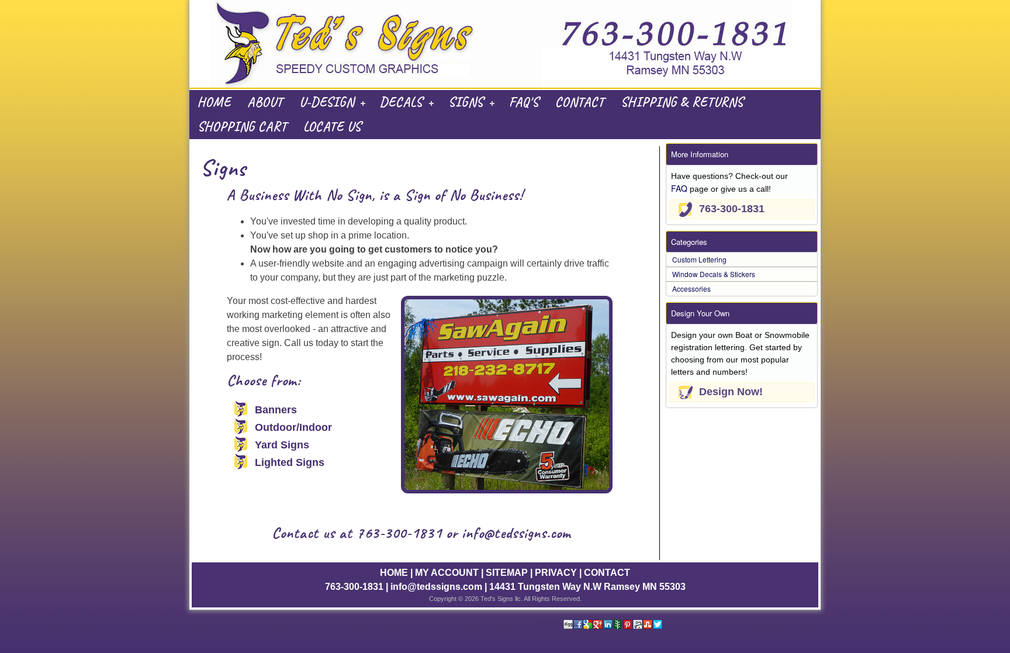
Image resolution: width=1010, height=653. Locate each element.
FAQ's (524, 102)
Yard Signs (282, 445)
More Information (699, 154)
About (265, 102)
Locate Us (332, 127)
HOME (394, 573)
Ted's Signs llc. (501, 598)
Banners (276, 410)
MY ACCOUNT (447, 573)
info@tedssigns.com (516, 533)
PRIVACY (556, 573)
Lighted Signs (289, 462)
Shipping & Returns (682, 102)
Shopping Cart (242, 127)
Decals (401, 102)
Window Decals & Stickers (713, 274)
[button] (742, 209)
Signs (465, 102)
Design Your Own (700, 313)
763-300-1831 (399, 533)
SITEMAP (507, 573)
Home (214, 102)
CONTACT (607, 573)
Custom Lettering (699, 259)
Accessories (691, 288)
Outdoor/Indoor (293, 427)
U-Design (326, 102)
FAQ (679, 188)
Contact (579, 102)
